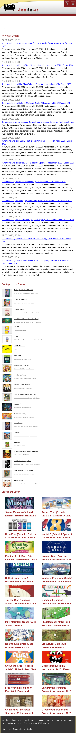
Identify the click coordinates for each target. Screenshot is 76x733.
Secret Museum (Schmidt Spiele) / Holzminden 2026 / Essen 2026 (20, 513)
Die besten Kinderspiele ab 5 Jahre (17, 729)
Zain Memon (25, 417)
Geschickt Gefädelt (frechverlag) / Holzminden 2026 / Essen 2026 (57, 601)
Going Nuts (17, 442)
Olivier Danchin (32, 378)
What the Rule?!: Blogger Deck (22, 461)
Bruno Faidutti (17, 303)
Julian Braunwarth (24, 464)
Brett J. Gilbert (17, 436)
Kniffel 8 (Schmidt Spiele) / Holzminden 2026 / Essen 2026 (57, 535)
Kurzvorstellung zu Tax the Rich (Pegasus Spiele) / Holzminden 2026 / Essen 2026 (38, 220)
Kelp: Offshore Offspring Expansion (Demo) (26, 319)
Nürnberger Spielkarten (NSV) (30, 339)
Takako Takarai (29, 388)
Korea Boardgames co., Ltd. (28, 483)
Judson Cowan (27, 359)
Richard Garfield (17, 293)
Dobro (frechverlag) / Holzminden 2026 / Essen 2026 (56, 667)
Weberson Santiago (18, 322)
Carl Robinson (37, 322)
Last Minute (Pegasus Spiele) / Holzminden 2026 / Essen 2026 (57, 689)
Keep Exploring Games (19, 407)
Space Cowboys (24, 378)
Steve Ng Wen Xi (28, 426)
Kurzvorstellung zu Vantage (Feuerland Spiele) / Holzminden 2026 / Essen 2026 (37, 201)
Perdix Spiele (17, 464)
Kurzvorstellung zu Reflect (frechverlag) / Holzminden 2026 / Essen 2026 (34, 182)
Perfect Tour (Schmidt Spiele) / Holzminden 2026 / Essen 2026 (57, 513)
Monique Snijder (35, 312)
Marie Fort (16, 368)
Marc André (16, 378)
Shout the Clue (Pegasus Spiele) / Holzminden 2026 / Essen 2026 (20, 667)
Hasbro (15, 349)
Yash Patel (31, 417)
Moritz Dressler (41, 339)
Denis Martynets (26, 293)
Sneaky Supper (18, 423)
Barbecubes (17, 432)
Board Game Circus (18, 359)
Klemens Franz (17, 474)
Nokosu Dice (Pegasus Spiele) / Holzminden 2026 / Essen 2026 (57, 557)
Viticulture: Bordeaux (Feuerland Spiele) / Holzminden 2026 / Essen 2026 (56, 645)
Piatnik (15, 445)
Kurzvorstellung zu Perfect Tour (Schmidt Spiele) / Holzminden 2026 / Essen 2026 (37, 65)
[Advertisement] (38, 21)
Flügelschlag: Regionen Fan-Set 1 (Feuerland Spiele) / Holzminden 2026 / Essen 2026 (20, 689)
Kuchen (16, 336)
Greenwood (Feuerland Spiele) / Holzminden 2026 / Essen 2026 (57, 711)
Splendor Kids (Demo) (20, 375)
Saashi (23, 388)
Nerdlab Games (34, 293)
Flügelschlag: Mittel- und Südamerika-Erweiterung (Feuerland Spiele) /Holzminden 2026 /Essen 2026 (56, 623)
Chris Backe (28, 407)
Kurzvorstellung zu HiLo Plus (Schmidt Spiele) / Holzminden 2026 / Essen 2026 (36, 84)
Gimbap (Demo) (18, 480)
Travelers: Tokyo (18, 404)
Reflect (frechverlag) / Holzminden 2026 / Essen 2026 (19, 579)
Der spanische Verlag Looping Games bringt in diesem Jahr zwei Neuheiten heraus (38, 122)
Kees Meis (24, 474)
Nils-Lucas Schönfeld (35, 464)
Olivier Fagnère (21, 445)
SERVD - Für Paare (19, 346)
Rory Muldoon (33, 436)
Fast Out (16, 326)
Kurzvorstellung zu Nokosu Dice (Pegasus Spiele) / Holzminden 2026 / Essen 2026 (38, 163)
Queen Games (17, 330)
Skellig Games (36, 398)
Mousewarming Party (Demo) (22, 365)
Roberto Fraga (17, 483)
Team (57, 720)
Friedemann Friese (18, 398)
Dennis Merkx (30, 474)
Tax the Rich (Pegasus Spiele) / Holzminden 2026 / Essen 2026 (20, 601)
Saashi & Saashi (17, 388)
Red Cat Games (25, 454)
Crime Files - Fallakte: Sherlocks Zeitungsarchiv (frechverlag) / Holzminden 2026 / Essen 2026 (20, 711)
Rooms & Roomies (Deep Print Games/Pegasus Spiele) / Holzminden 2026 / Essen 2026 (20, 645)
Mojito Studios (31, 303)
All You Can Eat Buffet (20, 299)
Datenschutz (44, 720)
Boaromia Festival (19, 309)
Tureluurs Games (18, 312)
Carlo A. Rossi (17, 454)
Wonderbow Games (28, 322)
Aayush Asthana (17, 417)
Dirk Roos (23, 330)
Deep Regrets (17, 355)
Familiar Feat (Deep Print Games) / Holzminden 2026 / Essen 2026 (21, 557)
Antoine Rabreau (30, 368)
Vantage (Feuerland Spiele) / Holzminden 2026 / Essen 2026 (57, 579)
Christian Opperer (18, 339)
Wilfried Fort (22, 368)
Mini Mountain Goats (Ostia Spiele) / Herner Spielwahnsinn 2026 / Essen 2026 (21, 623)
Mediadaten (30, 720)
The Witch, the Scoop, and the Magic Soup (26, 451)
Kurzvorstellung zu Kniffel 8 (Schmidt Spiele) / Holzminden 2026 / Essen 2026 (36, 103)
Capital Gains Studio (18, 426)
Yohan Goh (38, 483)
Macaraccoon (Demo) (20, 414)
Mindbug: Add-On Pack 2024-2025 (23, 290)
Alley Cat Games (25, 436)
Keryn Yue (35, 426)
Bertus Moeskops (27, 312)
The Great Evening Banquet (22, 384)
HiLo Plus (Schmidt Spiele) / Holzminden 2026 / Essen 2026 (20, 535)
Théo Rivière (24, 303)
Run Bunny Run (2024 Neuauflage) (23, 470)
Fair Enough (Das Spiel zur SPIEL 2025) (25, 394)
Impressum (69, 720)
